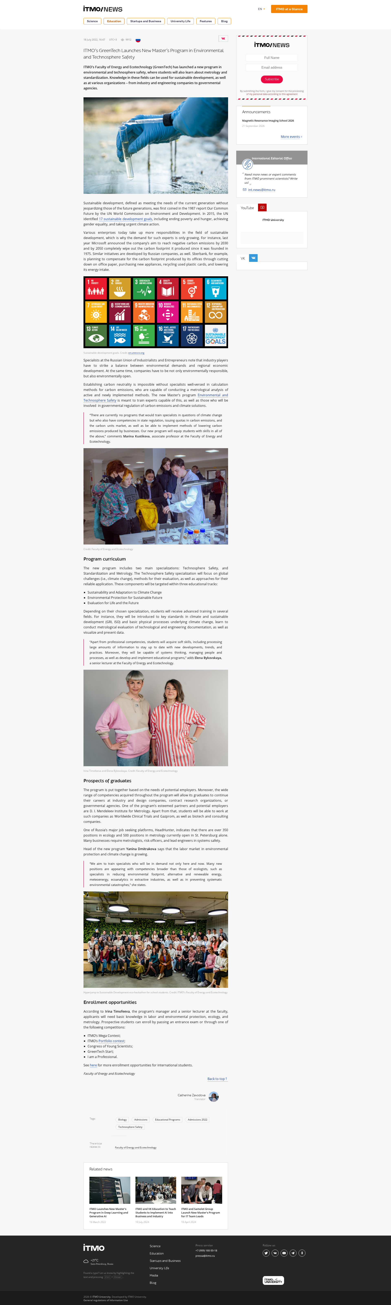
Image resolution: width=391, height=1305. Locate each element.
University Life (180, 21)
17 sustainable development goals (125, 219)
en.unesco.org (136, 353)
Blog (224, 21)
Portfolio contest (111, 1041)
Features (206, 21)
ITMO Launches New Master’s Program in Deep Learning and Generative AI (108, 1212)
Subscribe (272, 79)
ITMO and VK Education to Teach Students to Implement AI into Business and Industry (155, 1212)
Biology (122, 1119)
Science (92, 21)
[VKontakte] (223, 38)
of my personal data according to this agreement (272, 93)
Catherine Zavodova (191, 1095)
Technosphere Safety (130, 1127)
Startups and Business (145, 21)
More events (290, 136)
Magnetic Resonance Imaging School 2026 (268, 120)
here (93, 1065)
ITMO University (273, 220)
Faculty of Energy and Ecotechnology (135, 1147)
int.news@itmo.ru (261, 190)
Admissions (140, 1119)
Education (114, 21)
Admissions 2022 (197, 1119)
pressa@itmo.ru (205, 1256)
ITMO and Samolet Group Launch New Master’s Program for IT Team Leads (200, 1212)
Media (154, 1276)
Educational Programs (167, 1119)
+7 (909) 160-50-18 (206, 1250)
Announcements (256, 112)
